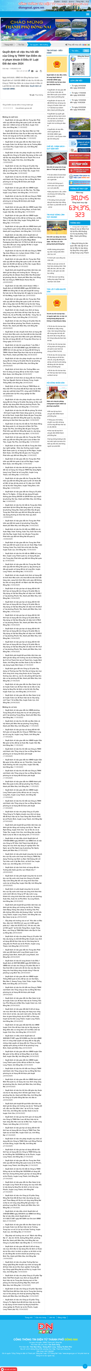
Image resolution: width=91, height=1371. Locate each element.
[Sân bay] (79, 123)
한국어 (71, 1)
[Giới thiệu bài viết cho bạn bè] (32, 71)
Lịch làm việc (76, 80)
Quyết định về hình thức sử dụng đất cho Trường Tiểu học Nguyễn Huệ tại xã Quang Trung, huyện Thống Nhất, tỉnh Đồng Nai (22, 380)
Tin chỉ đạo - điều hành (54, 51)
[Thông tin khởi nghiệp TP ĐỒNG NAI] (79, 150)
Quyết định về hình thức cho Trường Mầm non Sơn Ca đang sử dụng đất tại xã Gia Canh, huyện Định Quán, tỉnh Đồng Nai (21, 371)
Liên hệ (52, 1317)
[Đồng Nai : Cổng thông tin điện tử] (10, 5)
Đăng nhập (62, 1317)
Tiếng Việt (80, 1)
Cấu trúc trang (40, 1317)
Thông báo (75, 223)
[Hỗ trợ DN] (79, 182)
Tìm (86, 51)
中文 (87, 1)
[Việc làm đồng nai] (79, 176)
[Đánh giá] (79, 156)
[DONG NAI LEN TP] (45, 29)
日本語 (64, 1)
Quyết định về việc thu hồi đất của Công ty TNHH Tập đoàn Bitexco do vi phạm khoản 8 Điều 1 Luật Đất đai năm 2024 (22, 253)
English (57, 1)
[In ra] (37, 71)
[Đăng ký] (79, 143)
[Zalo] (79, 65)
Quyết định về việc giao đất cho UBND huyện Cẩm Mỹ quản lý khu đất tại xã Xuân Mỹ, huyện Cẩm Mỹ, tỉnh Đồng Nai (22, 742)
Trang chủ (28, 1317)
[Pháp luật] (79, 134)
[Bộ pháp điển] (79, 163)
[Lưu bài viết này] (41, 71)
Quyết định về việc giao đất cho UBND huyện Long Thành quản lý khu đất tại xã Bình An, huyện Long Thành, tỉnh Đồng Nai (21, 1062)
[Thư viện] (79, 170)
